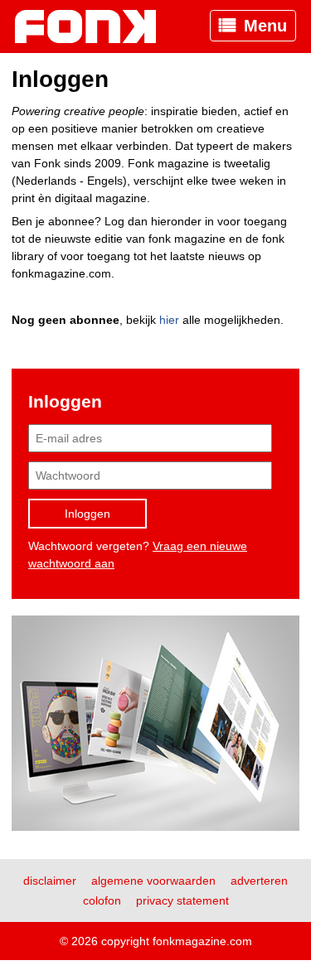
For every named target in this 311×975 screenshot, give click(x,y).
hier (169, 319)
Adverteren (259, 880)
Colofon (102, 900)
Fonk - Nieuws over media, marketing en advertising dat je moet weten (94, 26)
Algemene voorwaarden (153, 880)
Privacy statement (182, 900)
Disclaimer (49, 880)
